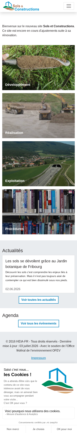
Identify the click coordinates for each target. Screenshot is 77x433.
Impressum (38, 358)
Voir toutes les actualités (38, 299)
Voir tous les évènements (38, 323)
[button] (69, 6)
